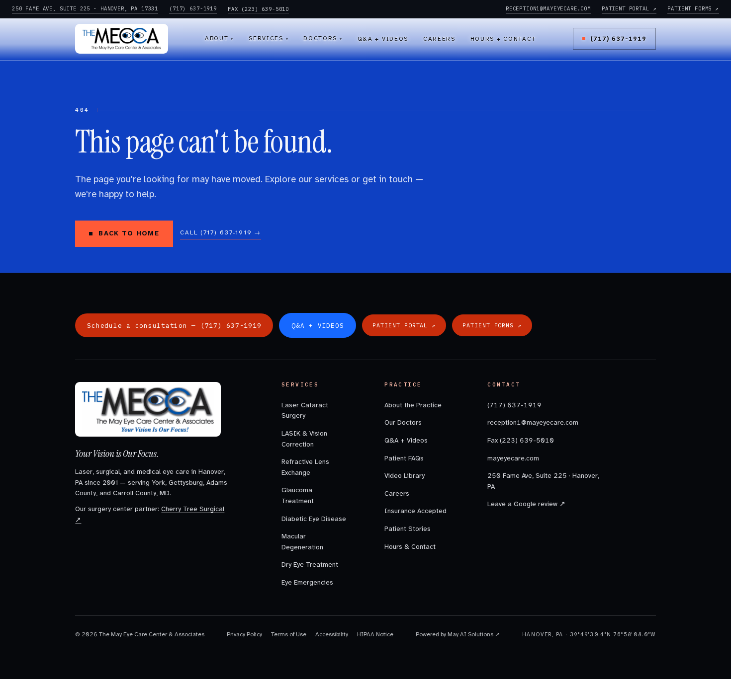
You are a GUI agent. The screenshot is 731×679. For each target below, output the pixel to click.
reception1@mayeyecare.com (532, 422)
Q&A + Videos (383, 38)
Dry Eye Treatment (309, 564)
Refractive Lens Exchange (305, 467)
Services (268, 38)
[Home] (121, 39)
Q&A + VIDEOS (317, 325)
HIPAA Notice (375, 634)
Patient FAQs (404, 458)
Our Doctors (403, 422)
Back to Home (128, 233)
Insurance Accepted (415, 511)
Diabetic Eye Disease (313, 519)
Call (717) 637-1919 (220, 232)
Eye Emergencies (307, 582)
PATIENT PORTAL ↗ (629, 8)
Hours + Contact (503, 38)
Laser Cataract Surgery (304, 410)
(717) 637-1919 (193, 8)
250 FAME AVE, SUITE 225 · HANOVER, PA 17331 (85, 8)
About (219, 38)
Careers (439, 38)
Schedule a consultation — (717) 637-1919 (174, 325)
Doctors (322, 38)
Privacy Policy (244, 634)
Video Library (404, 475)
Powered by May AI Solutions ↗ (458, 634)
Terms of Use (288, 634)
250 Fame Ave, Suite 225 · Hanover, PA (543, 481)
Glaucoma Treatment (297, 495)
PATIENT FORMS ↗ (693, 8)
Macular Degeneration (302, 541)
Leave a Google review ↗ (526, 504)
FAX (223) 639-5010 (258, 8)
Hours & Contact (410, 546)
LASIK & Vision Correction (304, 439)
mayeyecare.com (513, 458)
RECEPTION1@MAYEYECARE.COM (548, 8)
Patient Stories (407, 529)
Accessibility (331, 634)
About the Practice (413, 405)
